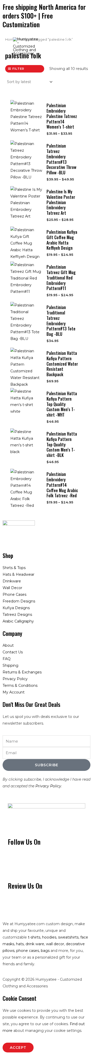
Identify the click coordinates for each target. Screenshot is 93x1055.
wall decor (55, 944)
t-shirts (34, 937)
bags (45, 950)
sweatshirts (68, 937)
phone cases (27, 950)
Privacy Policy (48, 786)
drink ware (35, 944)
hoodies (49, 937)
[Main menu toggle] (82, 45)
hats (20, 944)
